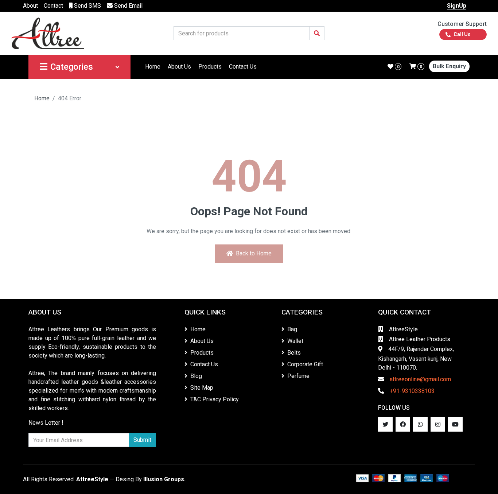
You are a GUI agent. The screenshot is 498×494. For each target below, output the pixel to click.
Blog (196, 376)
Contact (53, 5)
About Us (179, 66)
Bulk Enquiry (449, 66)
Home (152, 66)
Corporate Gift (305, 364)
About (30, 5)
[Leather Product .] (47, 33)
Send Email (128, 5)
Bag (292, 329)
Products (210, 66)
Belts (294, 352)
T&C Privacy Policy (214, 399)
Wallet (295, 340)
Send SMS (87, 5)
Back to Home (254, 253)
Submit (142, 439)
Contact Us (243, 66)
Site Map (201, 387)
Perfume (298, 376)
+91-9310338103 (412, 390)
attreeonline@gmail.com (420, 379)
